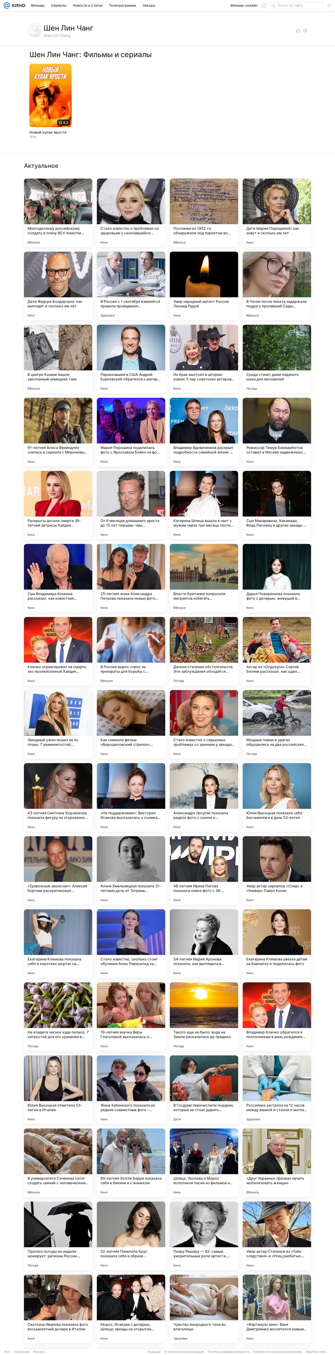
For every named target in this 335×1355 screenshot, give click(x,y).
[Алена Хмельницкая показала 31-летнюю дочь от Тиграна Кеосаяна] (131, 870)
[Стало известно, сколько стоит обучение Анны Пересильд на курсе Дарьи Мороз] (131, 943)
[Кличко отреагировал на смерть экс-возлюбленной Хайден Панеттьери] (58, 651)
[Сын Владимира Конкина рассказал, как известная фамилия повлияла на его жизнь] (58, 578)
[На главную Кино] (17, 5)
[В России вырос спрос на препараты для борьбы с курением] (131, 651)
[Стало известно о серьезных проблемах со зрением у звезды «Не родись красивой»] (204, 724)
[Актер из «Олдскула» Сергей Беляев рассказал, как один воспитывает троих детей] (277, 651)
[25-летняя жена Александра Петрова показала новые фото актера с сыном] (131, 578)
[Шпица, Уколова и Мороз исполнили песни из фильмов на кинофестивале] (204, 1162)
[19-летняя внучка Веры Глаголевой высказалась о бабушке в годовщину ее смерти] (131, 1016)
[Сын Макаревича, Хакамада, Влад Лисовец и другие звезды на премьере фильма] (277, 505)
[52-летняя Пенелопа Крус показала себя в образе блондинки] (131, 1236)
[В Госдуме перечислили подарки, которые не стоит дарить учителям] (204, 1089)
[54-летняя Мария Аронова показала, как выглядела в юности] (204, 943)
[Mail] (7, 5)
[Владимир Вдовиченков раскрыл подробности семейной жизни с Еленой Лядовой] (204, 432)
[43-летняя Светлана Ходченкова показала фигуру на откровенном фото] (58, 797)
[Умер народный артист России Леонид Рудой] (204, 286)
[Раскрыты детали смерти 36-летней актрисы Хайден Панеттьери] (58, 505)
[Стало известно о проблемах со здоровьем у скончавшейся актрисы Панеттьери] (131, 213)
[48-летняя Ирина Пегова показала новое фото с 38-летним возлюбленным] (204, 870)
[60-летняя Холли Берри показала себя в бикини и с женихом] (131, 1162)
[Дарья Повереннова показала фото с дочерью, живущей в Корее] (277, 578)
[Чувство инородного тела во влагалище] (204, 1309)
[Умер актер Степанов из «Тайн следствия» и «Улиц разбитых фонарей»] (277, 1236)
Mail (7, 1351)
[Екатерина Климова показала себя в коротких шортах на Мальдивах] (58, 943)
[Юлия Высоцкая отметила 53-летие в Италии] (58, 1089)
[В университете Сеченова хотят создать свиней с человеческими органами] (58, 1162)
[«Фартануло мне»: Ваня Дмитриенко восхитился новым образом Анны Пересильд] (277, 1309)
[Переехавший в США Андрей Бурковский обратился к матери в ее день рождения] (131, 359)
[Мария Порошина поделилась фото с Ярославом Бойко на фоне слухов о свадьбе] (131, 432)
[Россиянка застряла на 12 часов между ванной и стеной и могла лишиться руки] (277, 1089)
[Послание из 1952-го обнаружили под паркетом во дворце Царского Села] (204, 213)
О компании (21, 1351)
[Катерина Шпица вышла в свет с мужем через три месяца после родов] (204, 505)
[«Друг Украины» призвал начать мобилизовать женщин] (277, 1162)
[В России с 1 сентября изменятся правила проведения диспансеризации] (131, 286)
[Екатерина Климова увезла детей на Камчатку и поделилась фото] (277, 943)
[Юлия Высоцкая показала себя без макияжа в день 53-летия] (277, 797)
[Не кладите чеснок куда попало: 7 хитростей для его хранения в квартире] (58, 1016)
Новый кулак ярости (48, 132)
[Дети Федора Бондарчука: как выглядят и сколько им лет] (58, 286)
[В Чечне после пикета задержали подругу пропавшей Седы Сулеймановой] (277, 286)
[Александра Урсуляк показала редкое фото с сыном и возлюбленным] (204, 797)
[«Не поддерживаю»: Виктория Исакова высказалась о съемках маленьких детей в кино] (131, 797)
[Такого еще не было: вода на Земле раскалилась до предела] (204, 1016)
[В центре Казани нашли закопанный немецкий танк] (58, 359)
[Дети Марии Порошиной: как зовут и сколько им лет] (277, 213)
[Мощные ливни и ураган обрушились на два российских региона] (277, 724)
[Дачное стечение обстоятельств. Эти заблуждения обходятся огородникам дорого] (204, 651)
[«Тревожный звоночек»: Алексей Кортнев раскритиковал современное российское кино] (58, 870)
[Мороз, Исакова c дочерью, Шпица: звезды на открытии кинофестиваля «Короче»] (131, 1309)
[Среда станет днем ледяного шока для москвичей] (277, 359)
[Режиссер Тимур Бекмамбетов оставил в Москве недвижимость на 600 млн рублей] (277, 432)
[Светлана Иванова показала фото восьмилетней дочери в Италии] (58, 1309)
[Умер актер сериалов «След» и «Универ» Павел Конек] (277, 870)
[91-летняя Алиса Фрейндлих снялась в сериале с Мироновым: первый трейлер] (58, 432)
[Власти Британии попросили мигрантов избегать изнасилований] (204, 578)
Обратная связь (316, 1351)
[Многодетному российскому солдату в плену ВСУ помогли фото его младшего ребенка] (58, 213)
